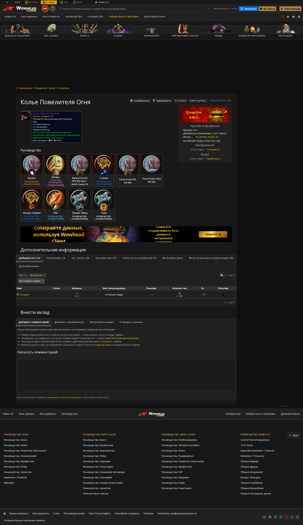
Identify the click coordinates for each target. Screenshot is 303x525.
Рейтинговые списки (95, 493)
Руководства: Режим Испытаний (102, 482)
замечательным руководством (121, 338)
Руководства (73, 16)
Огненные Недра (114, 294)
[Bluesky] (275, 517)
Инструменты (48, 413)
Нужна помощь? (19, 513)
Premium (148, 513)
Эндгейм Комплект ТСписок (257, 450)
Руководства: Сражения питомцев (104, 472)
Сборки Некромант (252, 472)
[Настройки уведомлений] (288, 16)
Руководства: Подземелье (99, 450)
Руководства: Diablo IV (255, 434)
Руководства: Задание (96, 461)
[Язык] (299, 16)
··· (87, 2)
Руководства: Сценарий (97, 477)
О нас (56, 513)
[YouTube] (286, 517)
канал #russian (103, 344)
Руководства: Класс (16, 439)
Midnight (9, 482)
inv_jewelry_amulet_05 (206, 136)
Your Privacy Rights (100, 513)
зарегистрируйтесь (73, 397)
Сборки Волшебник (252, 488)
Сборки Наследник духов (256, 493)
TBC (66, 2)
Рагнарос (24, 294)
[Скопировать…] (221, 275)
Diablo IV (104, 2)
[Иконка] (26, 116)
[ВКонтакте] (297, 517)
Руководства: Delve (15, 445)
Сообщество (95, 16)
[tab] (29, 258)
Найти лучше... (198, 100)
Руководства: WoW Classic (179, 434)
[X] (269, 517)
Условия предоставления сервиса (24, 520)
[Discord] (264, 517)
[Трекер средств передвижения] (126, 234)
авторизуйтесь (54, 397)
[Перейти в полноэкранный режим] (282, 16)
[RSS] (292, 517)
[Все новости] (7, 2)
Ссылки (182, 100)
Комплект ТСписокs (252, 455)
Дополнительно (290, 413)
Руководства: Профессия (19, 461)
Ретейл (33, 2)
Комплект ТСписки (15, 477)
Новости (10, 16)
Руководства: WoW (16, 434)
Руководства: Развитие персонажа (25, 450)
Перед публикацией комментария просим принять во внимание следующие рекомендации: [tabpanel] (78, 363)
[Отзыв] (293, 16)
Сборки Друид (249, 466)
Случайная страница (127, 513)
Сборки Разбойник (252, 482)
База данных (29, 16)
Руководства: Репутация (98, 466)
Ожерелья (63, 88)
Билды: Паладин (250, 477)
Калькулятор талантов (17, 472)
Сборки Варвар (249, 461)
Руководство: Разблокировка (179, 439)
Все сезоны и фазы (29, 280)
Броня (52, 88)
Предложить (213, 158)
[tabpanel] (126, 288)
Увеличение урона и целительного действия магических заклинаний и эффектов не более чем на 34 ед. (56, 135)
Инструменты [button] (51, 16)
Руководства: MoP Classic (99, 434)
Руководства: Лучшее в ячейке (180, 445)
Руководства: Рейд (15, 466)
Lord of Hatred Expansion (255, 439)
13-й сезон (247, 445)
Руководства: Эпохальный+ (20, 455)
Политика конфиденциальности (177, 513)
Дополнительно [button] (154, 16)
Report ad (284, 406)
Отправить (213, 149)
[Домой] (21, 9)
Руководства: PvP (172, 472)
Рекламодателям (74, 513)
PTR (53, 8)
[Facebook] (281, 517)
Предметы (40, 88)
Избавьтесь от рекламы (124, 16)
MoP (79, 2)
